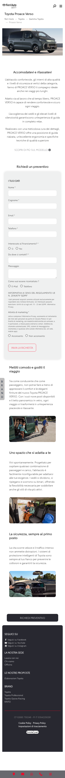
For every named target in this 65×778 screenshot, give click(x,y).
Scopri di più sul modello (31, 149)
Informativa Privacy (29, 316)
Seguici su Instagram (16, 645)
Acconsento (17, 335)
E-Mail (15, 286)
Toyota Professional (14, 695)
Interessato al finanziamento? (23, 243)
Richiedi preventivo (32, 617)
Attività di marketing (18, 312)
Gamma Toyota (36, 18)
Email (11, 215)
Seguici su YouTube (16, 642)
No (20, 248)
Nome (11, 187)
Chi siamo (9, 661)
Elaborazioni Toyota (14, 678)
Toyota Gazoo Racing (15, 698)
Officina (8, 664)
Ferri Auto (9, 18)
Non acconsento (37, 335)
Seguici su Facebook (16, 639)
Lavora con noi (11, 657)
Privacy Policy (39, 722)
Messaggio (13, 265)
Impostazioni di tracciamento (32, 726)
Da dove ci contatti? (18, 254)
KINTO (8, 701)
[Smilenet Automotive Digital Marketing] (32, 731)
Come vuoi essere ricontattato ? (23, 281)
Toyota (21, 18)
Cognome (13, 200)
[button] (56, 6)
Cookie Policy (24, 722)
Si (12, 248)
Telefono (13, 228)
